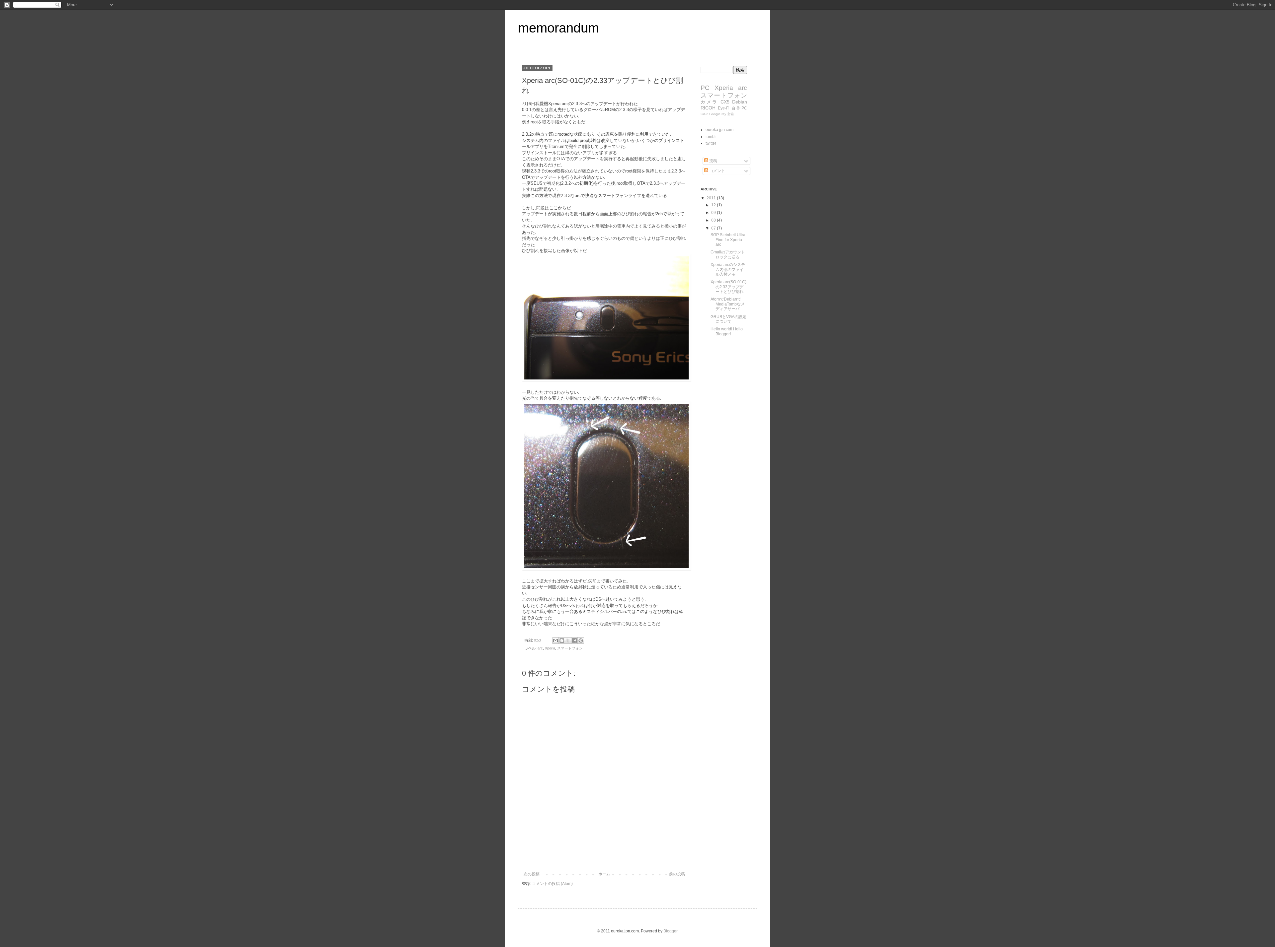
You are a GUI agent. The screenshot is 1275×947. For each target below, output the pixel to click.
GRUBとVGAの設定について (728, 319)
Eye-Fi (723, 108)
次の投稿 (532, 874)
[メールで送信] (555, 640)
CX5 (725, 101)
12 (714, 205)
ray (724, 114)
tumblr (711, 136)
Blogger (670, 931)
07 (714, 228)
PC (705, 87)
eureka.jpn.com (719, 129)
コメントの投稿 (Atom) (552, 883)
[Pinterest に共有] (580, 640)
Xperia (550, 648)
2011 (712, 198)
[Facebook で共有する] (574, 640)
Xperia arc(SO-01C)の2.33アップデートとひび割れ (728, 287)
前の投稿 (677, 874)
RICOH (708, 107)
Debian (739, 101)
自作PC (739, 108)
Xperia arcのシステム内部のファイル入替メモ (728, 269)
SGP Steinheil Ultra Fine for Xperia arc (728, 240)
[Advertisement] (604, 853)
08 (714, 220)
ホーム (604, 874)
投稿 (712, 161)
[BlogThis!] (561, 640)
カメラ (709, 101)
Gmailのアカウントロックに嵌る (728, 254)
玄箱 (730, 114)
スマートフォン (570, 648)
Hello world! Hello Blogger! (727, 331)
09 (714, 212)
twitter (711, 143)
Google (715, 114)
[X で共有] (568, 640)
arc (540, 648)
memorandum (558, 28)
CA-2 (704, 114)
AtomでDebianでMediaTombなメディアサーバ (728, 304)
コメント (716, 171)
